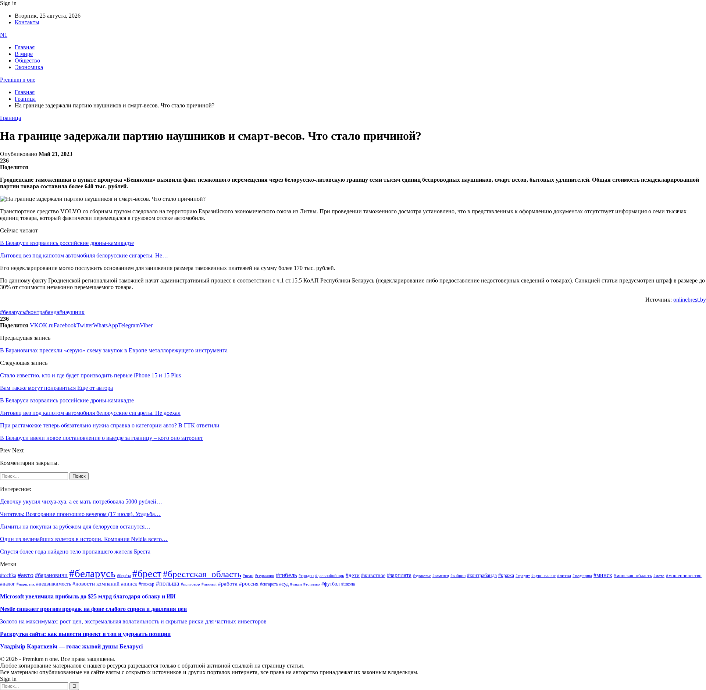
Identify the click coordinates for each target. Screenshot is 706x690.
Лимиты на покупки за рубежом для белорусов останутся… (75, 526)
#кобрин (458, 575)
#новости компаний (96, 584)
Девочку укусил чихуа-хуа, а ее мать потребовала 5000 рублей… (81, 501)
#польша (167, 583)
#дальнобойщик (329, 575)
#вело (248, 575)
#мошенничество (684, 575)
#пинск (129, 584)
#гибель (286, 575)
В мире (24, 54)
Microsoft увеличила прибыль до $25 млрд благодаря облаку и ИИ (87, 596)
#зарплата (399, 575)
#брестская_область (202, 574)
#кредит (523, 575)
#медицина (582, 575)
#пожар (146, 584)
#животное (373, 575)
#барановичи (51, 575)
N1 (3, 35)
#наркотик (26, 584)
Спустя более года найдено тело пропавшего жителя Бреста (75, 551)
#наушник (72, 312)
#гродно (306, 575)
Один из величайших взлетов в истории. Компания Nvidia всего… (84, 539)
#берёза (124, 575)
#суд (284, 584)
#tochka (8, 575)
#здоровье (422, 575)
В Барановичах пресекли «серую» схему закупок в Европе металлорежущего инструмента (114, 350)
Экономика (29, 67)
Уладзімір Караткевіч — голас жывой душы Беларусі (71, 646)
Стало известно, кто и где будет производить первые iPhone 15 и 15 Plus (90, 375)
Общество (27, 60)
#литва (564, 575)
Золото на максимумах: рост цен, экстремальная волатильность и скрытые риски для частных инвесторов (133, 621)
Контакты (27, 22)
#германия (264, 575)
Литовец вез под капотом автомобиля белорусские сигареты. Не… (84, 255)
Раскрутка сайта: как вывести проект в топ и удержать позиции (85, 634)
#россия (248, 584)
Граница (10, 118)
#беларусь (12, 312)
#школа (348, 584)
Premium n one (17, 80)
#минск (602, 575)
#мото (658, 575)
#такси (296, 584)
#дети (353, 575)
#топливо (311, 584)
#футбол (330, 584)
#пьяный (209, 584)
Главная (25, 47)
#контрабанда (42, 312)
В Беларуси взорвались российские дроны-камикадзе (67, 243)
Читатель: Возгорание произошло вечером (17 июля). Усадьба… (80, 514)
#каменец (440, 575)
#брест (146, 573)
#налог (7, 584)
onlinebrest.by (689, 299)
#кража (506, 575)
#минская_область (633, 575)
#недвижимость (53, 584)
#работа (228, 584)
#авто (25, 575)
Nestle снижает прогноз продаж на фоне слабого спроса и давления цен (93, 609)
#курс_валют (543, 575)
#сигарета (269, 584)
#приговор (190, 584)
